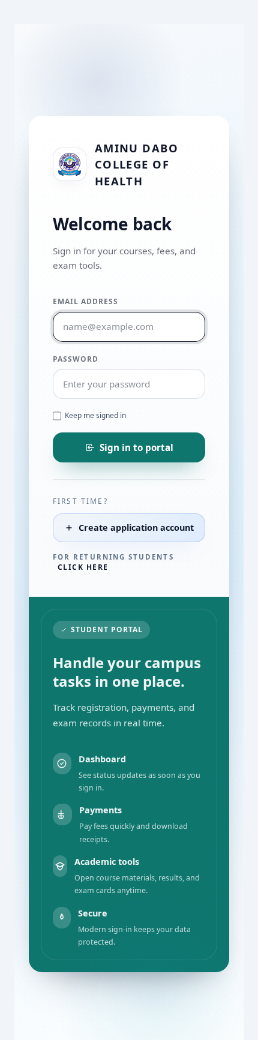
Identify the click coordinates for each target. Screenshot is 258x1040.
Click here (83, 567)
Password (75, 359)
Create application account (136, 527)
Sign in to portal (136, 447)
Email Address (85, 301)
